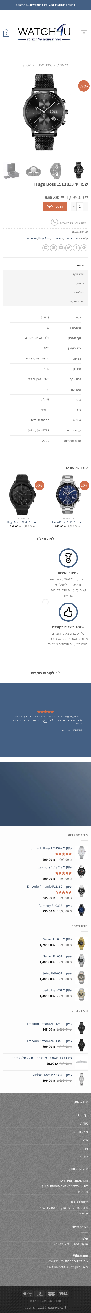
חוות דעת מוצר (76, 301)
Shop (27, 65)
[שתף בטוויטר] (68, 247)
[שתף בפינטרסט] (53, 247)
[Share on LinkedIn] (45, 247)
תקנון (84, 1140)
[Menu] (84, 33)
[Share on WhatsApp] (83, 247)
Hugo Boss (44, 65)
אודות (84, 1123)
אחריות (80, 283)
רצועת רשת (57, 238)
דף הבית (62, 65)
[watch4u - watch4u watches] (44, 34)
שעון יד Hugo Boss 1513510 (67, 522)
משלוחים (79, 292)
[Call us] (54, 222)
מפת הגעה (55, 1301)
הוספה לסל (55, 206)
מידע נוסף (78, 274)
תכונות (80, 265)
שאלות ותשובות (38, 1301)
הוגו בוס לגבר (71, 238)
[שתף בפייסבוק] (76, 247)
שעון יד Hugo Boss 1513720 (22, 522)
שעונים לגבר (30, 238)
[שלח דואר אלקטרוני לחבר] (61, 247)
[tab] (45, 265)
